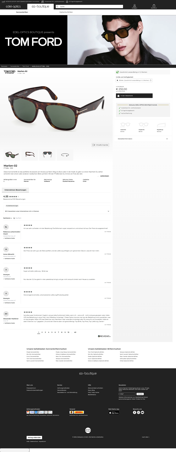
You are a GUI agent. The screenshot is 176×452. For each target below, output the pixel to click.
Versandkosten (61, 390)
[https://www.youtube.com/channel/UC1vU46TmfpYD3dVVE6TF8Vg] (142, 413)
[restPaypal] (41, 412)
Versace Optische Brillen (127, 352)
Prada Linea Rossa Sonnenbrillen (66, 352)
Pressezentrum (31, 388)
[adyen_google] (50, 412)
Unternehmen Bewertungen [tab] (15, 190)
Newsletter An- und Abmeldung (67, 392)
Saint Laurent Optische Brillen (129, 354)
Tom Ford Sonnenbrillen (34, 358)
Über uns (30, 385)
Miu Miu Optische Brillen (95, 354)
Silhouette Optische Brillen (128, 358)
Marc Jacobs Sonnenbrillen (64, 361)
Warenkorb (154, 8)
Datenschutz (34, 441)
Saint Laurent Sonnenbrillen (35, 361)
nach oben (145, 437)
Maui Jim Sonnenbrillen (63, 356)
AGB (28, 441)
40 (75, 332)
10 (68, 332)
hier (144, 399)
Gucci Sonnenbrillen (33, 356)
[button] (13, 6)
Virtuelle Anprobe (102, 145)
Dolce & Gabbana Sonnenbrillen (65, 354)
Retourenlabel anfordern (95, 388)
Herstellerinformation (125, 139)
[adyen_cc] (28, 412)
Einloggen (134, 8)
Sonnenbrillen (14, 66)
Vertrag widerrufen (34, 437)
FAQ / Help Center (93, 392)
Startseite (4, 66)
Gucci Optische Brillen (95, 358)
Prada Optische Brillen (95, 356)
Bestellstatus (92, 394)
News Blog (91, 390)
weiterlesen (104, 176)
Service (59, 385)
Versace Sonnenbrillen (62, 358)
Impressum (42, 441)
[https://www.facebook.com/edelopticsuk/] (134, 413)
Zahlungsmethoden (63, 388)
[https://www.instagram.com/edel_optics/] (138, 413)
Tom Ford (25, 66)
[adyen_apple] (46, 412)
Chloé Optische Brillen (127, 361)
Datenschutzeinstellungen (35, 390)
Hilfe (89, 385)
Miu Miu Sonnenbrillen (34, 354)
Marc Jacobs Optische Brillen (129, 356)
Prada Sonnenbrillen (33, 352)
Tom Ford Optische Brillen (96, 352)
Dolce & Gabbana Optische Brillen (98, 361)
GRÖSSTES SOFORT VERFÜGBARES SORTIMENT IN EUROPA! (22, 1)
